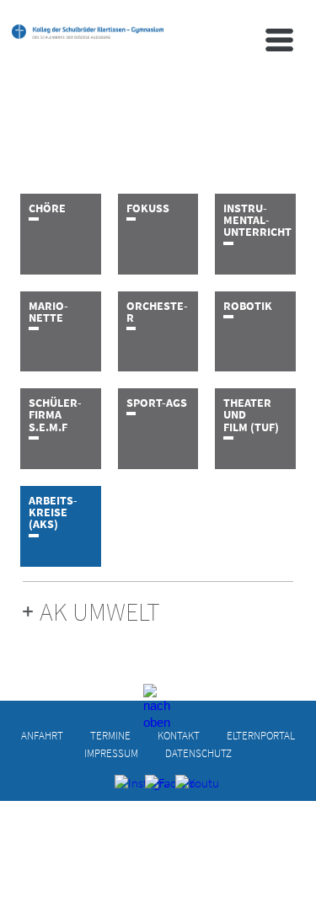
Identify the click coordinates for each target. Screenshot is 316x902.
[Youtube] (188, 787)
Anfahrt (42, 735)
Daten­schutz (198, 752)
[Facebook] (158, 787)
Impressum (111, 752)
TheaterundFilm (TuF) (251, 415)
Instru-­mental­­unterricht (257, 220)
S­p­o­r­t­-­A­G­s (156, 402)
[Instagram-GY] (128, 787)
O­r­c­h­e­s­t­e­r (157, 311)
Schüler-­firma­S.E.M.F (55, 415)
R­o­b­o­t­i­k (247, 305)
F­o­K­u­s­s (147, 208)
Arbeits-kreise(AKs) (53, 512)
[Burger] (279, 40)
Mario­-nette (48, 311)
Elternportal (261, 735)
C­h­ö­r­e (47, 208)
